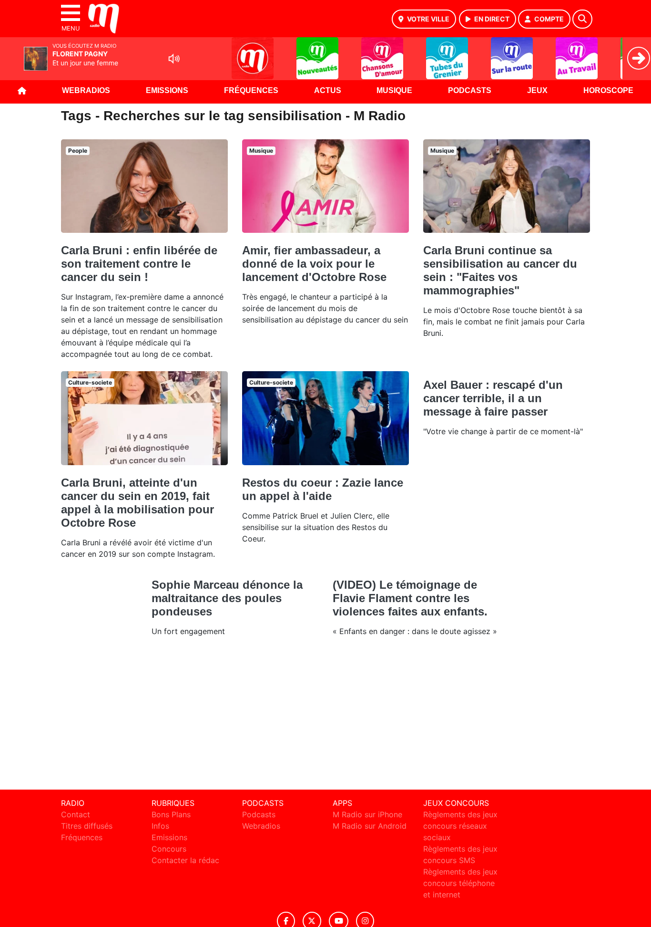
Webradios (86, 90)
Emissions (167, 90)
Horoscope (608, 90)
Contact (75, 814)
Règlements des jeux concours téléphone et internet (460, 883)
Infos (160, 826)
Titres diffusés (86, 826)
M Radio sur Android (370, 826)
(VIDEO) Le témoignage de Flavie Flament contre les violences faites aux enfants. (410, 598)
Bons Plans (171, 814)
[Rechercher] (582, 19)
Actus (327, 90)
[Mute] (174, 59)
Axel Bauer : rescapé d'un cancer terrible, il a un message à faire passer (493, 398)
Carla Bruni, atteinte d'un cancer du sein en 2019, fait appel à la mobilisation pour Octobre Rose (137, 502)
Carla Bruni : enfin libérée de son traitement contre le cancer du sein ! (139, 263)
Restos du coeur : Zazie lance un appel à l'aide (322, 489)
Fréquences (251, 90)
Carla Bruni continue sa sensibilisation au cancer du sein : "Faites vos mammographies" (500, 270)
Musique (394, 90)
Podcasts (469, 90)
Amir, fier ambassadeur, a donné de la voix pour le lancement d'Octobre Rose (314, 263)
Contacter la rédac (185, 860)
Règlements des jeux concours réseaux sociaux (460, 826)
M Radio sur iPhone (367, 814)
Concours (169, 849)
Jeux (537, 90)
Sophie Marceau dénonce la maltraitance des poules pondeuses (227, 598)
